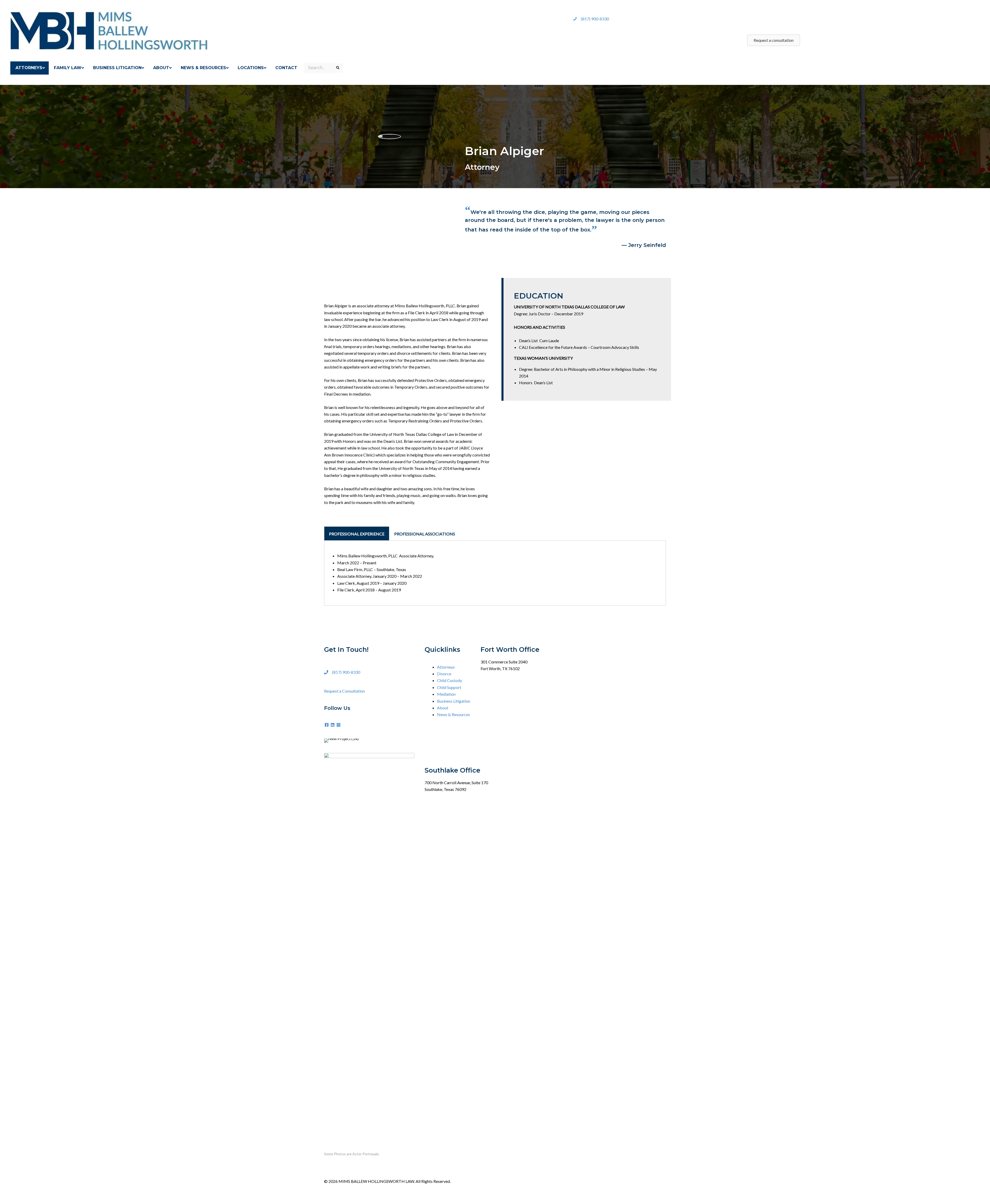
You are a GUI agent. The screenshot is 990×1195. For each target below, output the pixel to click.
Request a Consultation (344, 690)
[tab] (356, 533)
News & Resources (453, 714)
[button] (327, 724)
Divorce (444, 673)
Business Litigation (453, 701)
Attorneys (446, 666)
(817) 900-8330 (595, 18)
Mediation (446, 694)
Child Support (449, 687)
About (442, 707)
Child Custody (449, 680)
